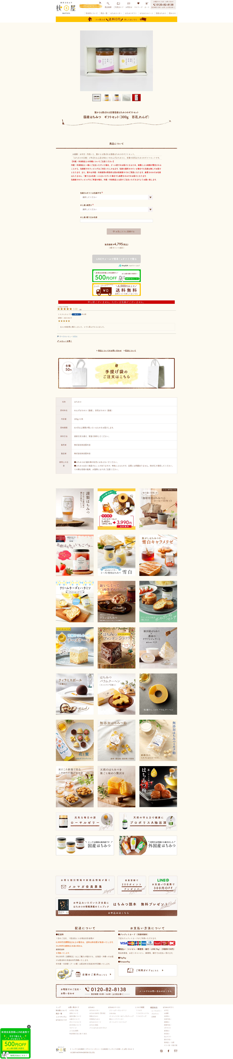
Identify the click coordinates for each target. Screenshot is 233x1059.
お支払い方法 (73, 1010)
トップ (58, 1007)
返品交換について (75, 1016)
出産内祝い (167, 1019)
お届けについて (74, 1019)
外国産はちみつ (94, 1019)
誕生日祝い (167, 1039)
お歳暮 (166, 1013)
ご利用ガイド (118, 7)
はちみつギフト (131, 13)
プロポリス (155, 1013)
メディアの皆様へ (116, 1049)
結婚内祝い (167, 1025)
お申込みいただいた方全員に (121, 908)
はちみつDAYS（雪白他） (97, 1013)
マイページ (138, 7)
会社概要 (81, 1049)
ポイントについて (75, 1022)
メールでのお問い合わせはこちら (155, 991)
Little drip (112, 1013)
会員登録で (132, 884)
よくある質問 (73, 1030)
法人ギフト (167, 1036)
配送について (130, 351)
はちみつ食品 (93, 1025)
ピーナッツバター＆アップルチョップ (121, 1016)
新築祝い (167, 1030)
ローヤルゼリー (156, 1011)
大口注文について (75, 1025)
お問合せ (128, 7)
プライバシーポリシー (93, 1049)
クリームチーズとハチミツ (118, 1010)
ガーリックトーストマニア (118, 1022)
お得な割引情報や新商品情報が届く (86, 883)
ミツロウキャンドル (142, 1013)
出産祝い (167, 1016)
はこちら (94, 974)
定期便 (153, 1016)
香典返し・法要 (169, 1042)
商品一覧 (104, 13)
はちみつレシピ (61, 1020)
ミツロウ (139, 1010)
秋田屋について (92, 13)
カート (147, 7)
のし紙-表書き (86, 205)
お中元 (166, 1010)
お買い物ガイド (73, 1007)
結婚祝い (167, 1022)
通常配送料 (60, 949)
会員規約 (105, 1049)
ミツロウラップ (141, 1016)
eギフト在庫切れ (116, 259)
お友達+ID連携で (163, 886)
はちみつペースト (114, 1007)
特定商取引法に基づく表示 (78, 1033)
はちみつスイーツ (146, 13)
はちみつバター (116, 13)
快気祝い (167, 1033)
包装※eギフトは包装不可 (90, 193)
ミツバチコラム (61, 1017)
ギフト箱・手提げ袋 (170, 1045)
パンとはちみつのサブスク (98, 1028)
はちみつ (91, 1007)
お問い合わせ (128, 1049)
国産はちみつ (161, 13)
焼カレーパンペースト (116, 1019)
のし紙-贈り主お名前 (88, 217)
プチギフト (167, 1028)
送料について (73, 1013)
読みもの (172, 13)
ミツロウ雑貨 (139, 1007)
